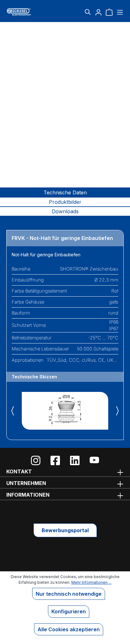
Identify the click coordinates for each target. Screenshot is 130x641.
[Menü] (119, 12)
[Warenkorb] (109, 12)
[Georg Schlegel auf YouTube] (94, 460)
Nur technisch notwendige (69, 594)
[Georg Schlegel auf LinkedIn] (75, 460)
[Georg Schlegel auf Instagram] (35, 460)
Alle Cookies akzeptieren (69, 629)
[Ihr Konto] (98, 12)
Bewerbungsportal (65, 530)
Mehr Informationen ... (91, 582)
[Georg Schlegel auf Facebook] (55, 460)
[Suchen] (87, 12)
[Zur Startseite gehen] (25, 12)
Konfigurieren (68, 611)
